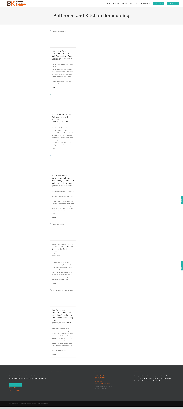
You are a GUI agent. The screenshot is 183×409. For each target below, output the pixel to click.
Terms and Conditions (14, 390)
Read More (54, 87)
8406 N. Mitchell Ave (100, 377)
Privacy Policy (12, 387)
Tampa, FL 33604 (99, 379)
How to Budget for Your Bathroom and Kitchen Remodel (61, 117)
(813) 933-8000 (98, 381)
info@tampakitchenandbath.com (102, 383)
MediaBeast (55, 58)
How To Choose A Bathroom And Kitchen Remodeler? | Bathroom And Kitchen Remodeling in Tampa (62, 315)
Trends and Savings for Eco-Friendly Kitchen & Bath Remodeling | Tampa (63, 53)
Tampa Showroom (99, 375)
